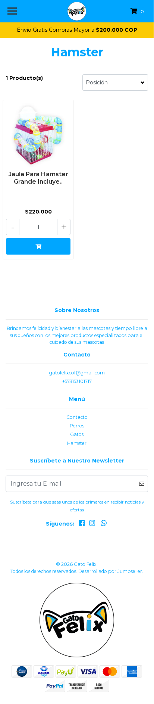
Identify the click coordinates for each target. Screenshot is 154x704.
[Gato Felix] (77, 11)
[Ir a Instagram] (92, 524)
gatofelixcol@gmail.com (77, 373)
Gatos (77, 434)
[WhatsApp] (104, 524)
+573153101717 (77, 381)
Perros (77, 426)
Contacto (77, 417)
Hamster (77, 443)
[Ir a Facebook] (82, 524)
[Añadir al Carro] (38, 246)
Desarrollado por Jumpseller (110, 571)
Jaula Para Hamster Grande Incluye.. (38, 178)
